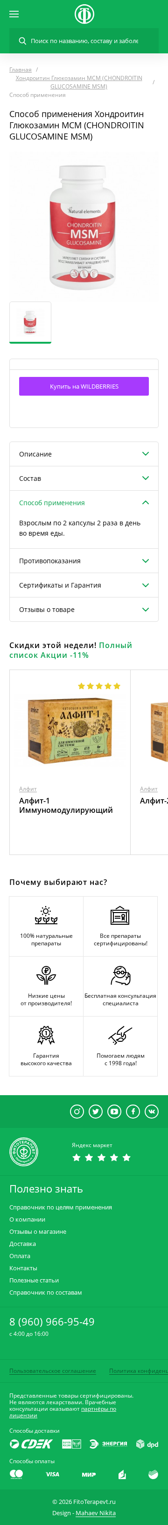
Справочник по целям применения (60, 1207)
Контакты (23, 1268)
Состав (30, 478)
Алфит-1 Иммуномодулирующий (66, 805)
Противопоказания (50, 560)
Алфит (28, 789)
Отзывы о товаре (47, 609)
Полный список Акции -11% (71, 650)
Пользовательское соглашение (52, 1371)
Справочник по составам (45, 1293)
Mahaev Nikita (96, 1513)
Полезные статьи (34, 1280)
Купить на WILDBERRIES (84, 386)
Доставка (22, 1244)
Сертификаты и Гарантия (60, 585)
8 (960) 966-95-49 (52, 1321)
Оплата (19, 1256)
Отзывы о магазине (37, 1232)
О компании (27, 1219)
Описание (35, 453)
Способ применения (52, 502)
